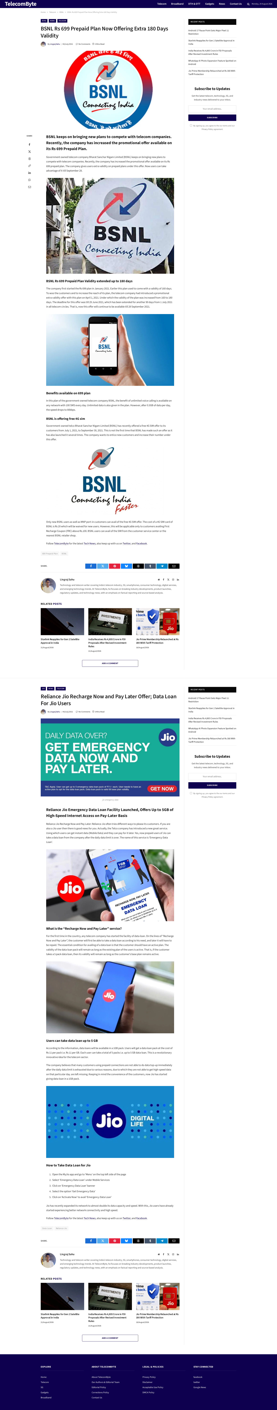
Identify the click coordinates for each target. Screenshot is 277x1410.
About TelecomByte (101, 1377)
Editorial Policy (99, 1387)
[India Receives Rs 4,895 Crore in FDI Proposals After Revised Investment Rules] (110, 621)
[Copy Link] (29, 166)
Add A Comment (110, 663)
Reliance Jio (61, 1228)
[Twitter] (29, 151)
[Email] (29, 187)
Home (43, 12)
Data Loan (47, 1228)
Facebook (141, 543)
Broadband (177, 4)
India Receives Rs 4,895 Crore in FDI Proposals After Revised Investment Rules (107, 643)
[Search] (248, 4)
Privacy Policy (207, 129)
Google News (199, 1387)
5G (42, 1387)
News (222, 4)
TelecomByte (61, 543)
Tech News (90, 543)
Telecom (161, 4)
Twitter (126, 543)
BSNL (61, 12)
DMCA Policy (148, 1392)
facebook (197, 1377)
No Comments (84, 44)
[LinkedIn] (29, 173)
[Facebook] (29, 144)
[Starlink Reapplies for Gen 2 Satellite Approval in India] (62, 621)
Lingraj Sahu (55, 44)
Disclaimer (147, 1382)
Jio (43, 688)
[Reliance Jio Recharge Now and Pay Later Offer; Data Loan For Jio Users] (110, 757)
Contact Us (236, 4)
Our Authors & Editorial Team (106, 1382)
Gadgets (209, 4)
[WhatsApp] (29, 180)
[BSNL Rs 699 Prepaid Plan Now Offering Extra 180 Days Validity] (110, 90)
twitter (196, 1382)
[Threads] (29, 159)
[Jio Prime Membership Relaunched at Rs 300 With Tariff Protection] (158, 621)
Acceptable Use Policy (153, 1387)
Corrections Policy (100, 1392)
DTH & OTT (194, 4)
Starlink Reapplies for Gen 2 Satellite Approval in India (60, 641)
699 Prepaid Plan (50, 553)
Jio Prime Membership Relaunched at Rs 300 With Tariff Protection (157, 641)
